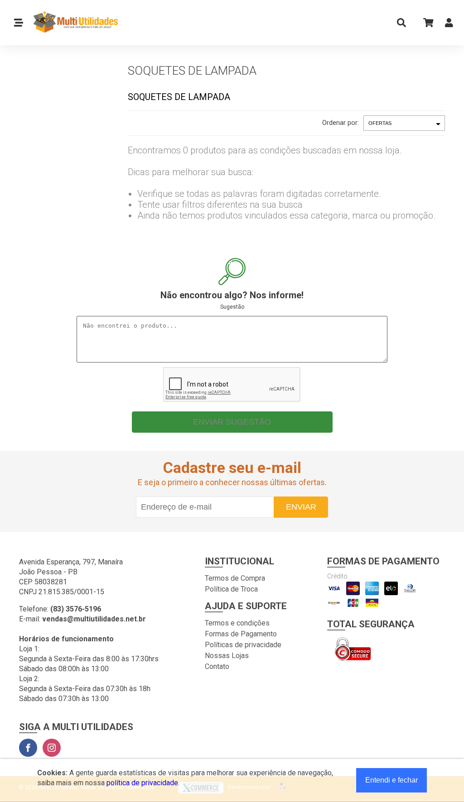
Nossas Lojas (227, 655)
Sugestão (232, 307)
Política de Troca (231, 589)
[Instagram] (52, 748)
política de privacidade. (142, 782)
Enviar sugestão (232, 421)
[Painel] (449, 24)
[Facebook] (28, 748)
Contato (217, 666)
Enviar (301, 506)
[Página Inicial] (72, 22)
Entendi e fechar (391, 780)
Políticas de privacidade (243, 644)
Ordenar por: (340, 123)
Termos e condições (237, 623)
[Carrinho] (425, 22)
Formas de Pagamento (241, 634)
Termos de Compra (235, 578)
